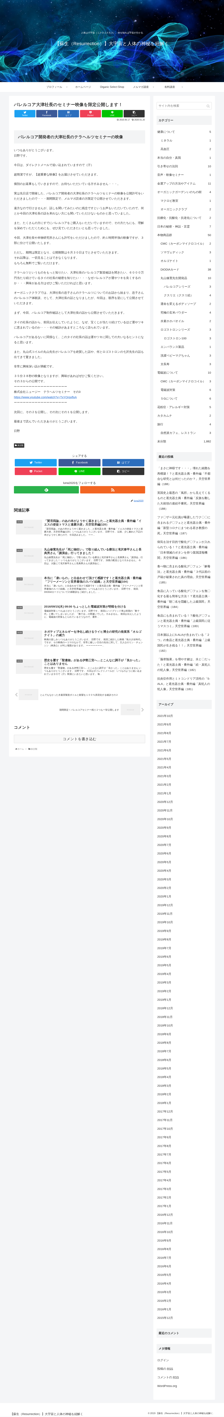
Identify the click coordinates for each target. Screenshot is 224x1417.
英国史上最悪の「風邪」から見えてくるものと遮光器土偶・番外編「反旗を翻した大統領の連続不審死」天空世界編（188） (183, 500)
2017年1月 (164, 1206)
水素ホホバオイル (186, 321)
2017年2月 (164, 1197)
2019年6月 (164, 956)
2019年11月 (165, 913)
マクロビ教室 (186, 200)
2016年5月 (164, 1274)
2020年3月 (164, 879)
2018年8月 (164, 1042)
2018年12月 (165, 1008)
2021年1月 (164, 793)
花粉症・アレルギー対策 (184, 407)
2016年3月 (164, 1292)
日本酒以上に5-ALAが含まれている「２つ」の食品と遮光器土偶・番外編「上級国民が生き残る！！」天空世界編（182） (183, 642)
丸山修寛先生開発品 (186, 278)
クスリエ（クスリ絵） (187, 295)
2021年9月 (164, 724)
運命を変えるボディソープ (186, 303)
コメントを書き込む (79, 739)
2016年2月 (164, 1300)
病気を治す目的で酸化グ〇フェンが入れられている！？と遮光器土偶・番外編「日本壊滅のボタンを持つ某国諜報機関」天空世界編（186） (183, 549)
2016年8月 (164, 1249)
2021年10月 (165, 716)
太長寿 (186, 364)
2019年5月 (164, 965)
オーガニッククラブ (186, 209)
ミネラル (186, 140)
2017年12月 (165, 1111)
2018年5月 (164, 1068)
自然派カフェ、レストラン (186, 433)
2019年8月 (164, 939)
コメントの (168, 1377)
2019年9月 (164, 931)
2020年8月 (164, 836)
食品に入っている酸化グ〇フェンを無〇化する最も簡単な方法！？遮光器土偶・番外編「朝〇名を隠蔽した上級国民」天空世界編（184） (183, 599)
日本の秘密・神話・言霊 (184, 226)
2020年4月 (164, 870)
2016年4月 (164, 1283)
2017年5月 (164, 1171)
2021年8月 (164, 733)
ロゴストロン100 (187, 338)
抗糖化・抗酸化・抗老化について (184, 217)
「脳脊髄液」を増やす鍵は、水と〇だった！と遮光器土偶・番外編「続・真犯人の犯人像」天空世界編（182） (183, 665)
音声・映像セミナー (184, 174)
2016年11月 (165, 1223)
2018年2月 (164, 1094)
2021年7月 (164, 741)
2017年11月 (165, 1120)
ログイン (163, 1360)
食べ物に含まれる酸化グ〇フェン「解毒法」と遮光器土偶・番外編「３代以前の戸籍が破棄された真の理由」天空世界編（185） (183, 574)
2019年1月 (164, 999)
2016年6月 (164, 1266)
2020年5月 (164, 862)
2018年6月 (164, 1060)
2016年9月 (164, 1240)
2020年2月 (164, 888)
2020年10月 (165, 819)
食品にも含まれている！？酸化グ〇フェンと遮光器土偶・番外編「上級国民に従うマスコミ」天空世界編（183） (183, 621)
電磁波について (184, 372)
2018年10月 (165, 1025)
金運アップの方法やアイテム (184, 183)
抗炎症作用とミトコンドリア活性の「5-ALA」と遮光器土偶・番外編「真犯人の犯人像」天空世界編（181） (183, 684)
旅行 (184, 424)
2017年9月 (164, 1137)
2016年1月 (164, 1309)
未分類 (20, 445)
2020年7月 (164, 845)
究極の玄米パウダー (186, 312)
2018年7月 (164, 1051)
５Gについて (186, 398)
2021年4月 (164, 767)
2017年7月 (164, 1154)
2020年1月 (164, 896)
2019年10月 (165, 922)
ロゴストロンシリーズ (186, 329)
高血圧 (186, 149)
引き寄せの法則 (184, 166)
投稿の (165, 1368)
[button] (208, 106)
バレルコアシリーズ (187, 286)
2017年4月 (164, 1180)
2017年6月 (164, 1163)
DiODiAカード (186, 269)
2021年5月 (164, 759)
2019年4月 (164, 974)
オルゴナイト (186, 260)
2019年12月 (165, 905)
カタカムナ (184, 415)
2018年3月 (164, 1085)
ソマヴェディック (186, 252)
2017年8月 (164, 1146)
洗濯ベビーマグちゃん (186, 355)
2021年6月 (164, 750)
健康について (184, 131)
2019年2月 (164, 991)
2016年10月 (165, 1232)
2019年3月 (164, 982)
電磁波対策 (186, 390)
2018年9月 (164, 1034)
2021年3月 (164, 776)
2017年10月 (165, 1128)
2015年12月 (165, 1317)
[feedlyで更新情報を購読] (46, 489)
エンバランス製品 (186, 347)
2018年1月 (164, 1103)
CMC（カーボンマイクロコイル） (186, 243)
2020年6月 (164, 853)
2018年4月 (164, 1077)
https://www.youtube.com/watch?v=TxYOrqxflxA (45, 397)
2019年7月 (164, 948)
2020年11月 (165, 810)
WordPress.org (167, 1386)
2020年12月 (165, 802)
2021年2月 (164, 784)
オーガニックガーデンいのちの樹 (184, 192)
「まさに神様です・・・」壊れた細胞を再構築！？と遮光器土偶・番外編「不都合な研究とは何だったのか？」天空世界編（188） (183, 476)
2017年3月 (164, 1189)
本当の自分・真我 (184, 157)
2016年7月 (164, 1257)
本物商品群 (184, 235)
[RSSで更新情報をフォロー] (112, 489)
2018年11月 (165, 1017)
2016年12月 (165, 1214)
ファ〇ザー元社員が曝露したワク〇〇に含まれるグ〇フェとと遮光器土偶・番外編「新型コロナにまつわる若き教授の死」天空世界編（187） (183, 525)
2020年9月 (164, 827)
